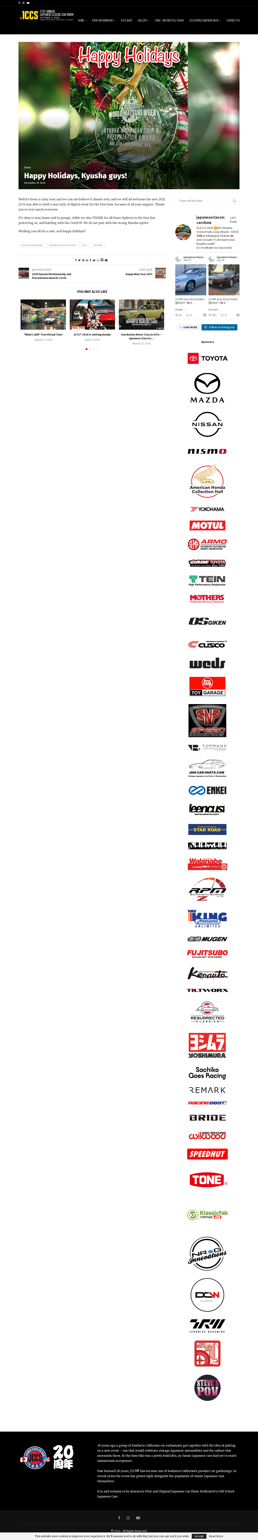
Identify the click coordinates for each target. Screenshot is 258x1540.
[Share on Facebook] (76, 260)
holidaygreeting (32, 245)
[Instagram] (23, 3)
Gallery (142, 20)
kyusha (97, 245)
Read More (216, 1536)
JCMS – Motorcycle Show (169, 20)
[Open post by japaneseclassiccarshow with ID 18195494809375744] (224, 279)
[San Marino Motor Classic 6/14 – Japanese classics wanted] (141, 314)
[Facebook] (19, 3)
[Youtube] (28, 3)
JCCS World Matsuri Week (204, 20)
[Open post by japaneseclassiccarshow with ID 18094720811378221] (190, 279)
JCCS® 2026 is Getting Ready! (92, 334)
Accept (199, 1536)
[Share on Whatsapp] (98, 260)
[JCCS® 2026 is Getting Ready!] (92, 314)
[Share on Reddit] (94, 260)
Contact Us (233, 20)
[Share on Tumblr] (90, 260)
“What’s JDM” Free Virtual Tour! (43, 334)
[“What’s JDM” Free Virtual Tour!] (43, 314)
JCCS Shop (126, 20)
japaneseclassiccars (62, 245)
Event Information (102, 20)
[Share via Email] (106, 260)
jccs (84, 245)
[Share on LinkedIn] (87, 260)
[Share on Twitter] (79, 260)
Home (81, 20)
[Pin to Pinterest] (83, 260)
